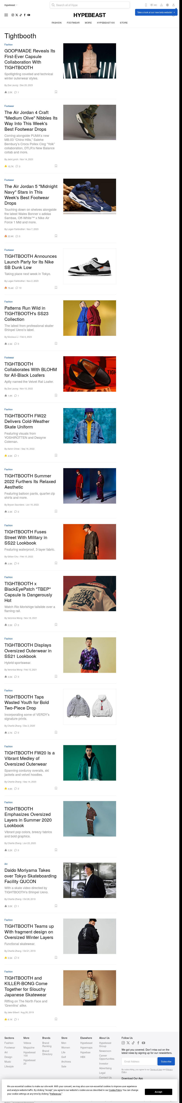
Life (63, 1052)
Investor (103, 1063)
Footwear (73, 22)
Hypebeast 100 (29, 1053)
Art (5, 864)
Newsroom (105, 1051)
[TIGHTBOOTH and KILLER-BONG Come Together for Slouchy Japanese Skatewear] (89, 995)
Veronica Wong (14, 617)
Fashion (57, 22)
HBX (82, 1057)
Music (7, 1061)
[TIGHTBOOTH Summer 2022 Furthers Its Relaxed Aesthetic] (89, 490)
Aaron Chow (13, 448)
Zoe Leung (12, 85)
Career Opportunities (106, 1057)
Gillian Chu (12, 556)
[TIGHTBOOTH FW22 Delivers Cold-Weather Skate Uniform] (89, 432)
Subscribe (166, 1061)
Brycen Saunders (15, 504)
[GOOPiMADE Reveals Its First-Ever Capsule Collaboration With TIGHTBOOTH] (89, 68)
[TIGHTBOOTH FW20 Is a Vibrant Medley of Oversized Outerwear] (89, 767)
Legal (102, 1072)
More (88, 22)
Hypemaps (86, 1047)
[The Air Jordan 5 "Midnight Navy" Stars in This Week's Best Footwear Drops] (89, 207)
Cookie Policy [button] (115, 1090)
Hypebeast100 (106, 22)
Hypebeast (86, 1043)
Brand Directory (47, 1052)
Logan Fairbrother (16, 229)
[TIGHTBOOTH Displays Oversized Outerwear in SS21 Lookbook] (89, 657)
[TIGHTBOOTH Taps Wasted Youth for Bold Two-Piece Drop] (89, 711)
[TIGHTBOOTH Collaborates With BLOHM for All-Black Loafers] (89, 376)
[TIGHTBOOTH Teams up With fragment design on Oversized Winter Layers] (89, 938)
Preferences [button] (55, 1094)
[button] (39, 92)
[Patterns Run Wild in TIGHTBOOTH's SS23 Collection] (89, 322)
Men (63, 1043)
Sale (63, 1066)
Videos (27, 1043)
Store (124, 22)
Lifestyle (9, 1066)
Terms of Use (156, 1069)
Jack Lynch (12, 159)
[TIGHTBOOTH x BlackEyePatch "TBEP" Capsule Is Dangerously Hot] (89, 601)
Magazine (28, 1047)
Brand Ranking (47, 1044)
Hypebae (85, 1052)
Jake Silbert (13, 1012)
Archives (66, 1061)
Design (8, 1057)
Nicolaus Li (12, 336)
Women (65, 1047)
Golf (63, 1057)
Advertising (105, 1068)
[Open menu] (6, 15)
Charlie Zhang (14, 725)
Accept (158, 1092)
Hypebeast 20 (29, 1061)
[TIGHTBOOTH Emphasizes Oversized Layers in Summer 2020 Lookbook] (89, 826)
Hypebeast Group (105, 1044)
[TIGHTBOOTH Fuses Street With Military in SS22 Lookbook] (89, 544)
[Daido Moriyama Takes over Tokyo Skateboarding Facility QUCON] (89, 885)
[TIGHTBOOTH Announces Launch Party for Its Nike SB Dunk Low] (89, 268)
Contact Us (105, 1077)
